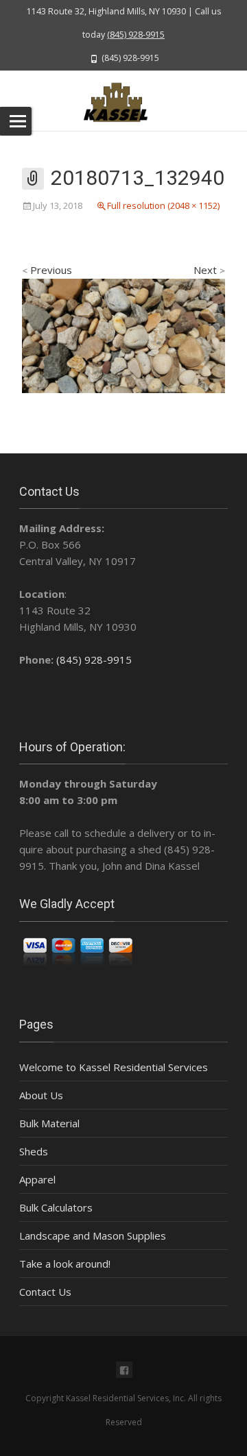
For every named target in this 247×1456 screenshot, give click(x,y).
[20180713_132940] (123, 334)
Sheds (33, 1151)
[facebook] (124, 1369)
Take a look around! (64, 1263)
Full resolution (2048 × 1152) (163, 205)
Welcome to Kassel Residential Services (113, 1067)
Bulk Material (49, 1123)
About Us (41, 1095)
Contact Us (45, 1291)
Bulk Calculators (56, 1207)
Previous (47, 270)
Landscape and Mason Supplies (92, 1235)
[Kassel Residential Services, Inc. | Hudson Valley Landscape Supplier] (123, 101)
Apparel (37, 1179)
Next (209, 270)
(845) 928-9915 (136, 34)
